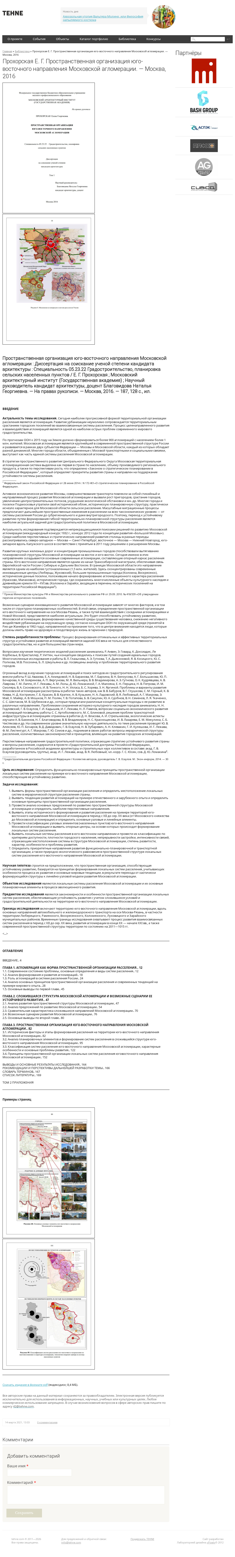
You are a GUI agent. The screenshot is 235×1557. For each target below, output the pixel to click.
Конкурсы (153, 39)
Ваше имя (17, 1466)
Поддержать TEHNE (142, 1539)
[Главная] (13, 14)
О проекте (15, 39)
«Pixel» (211, 1542)
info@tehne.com (71, 1542)
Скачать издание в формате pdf (25, 1385)
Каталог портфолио (94, 39)
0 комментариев (47, 1422)
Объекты (62, 39)
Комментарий (21, 1483)
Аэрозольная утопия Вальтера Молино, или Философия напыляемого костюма (103, 18)
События (39, 39)
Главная (7, 51)
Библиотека (127, 39)
